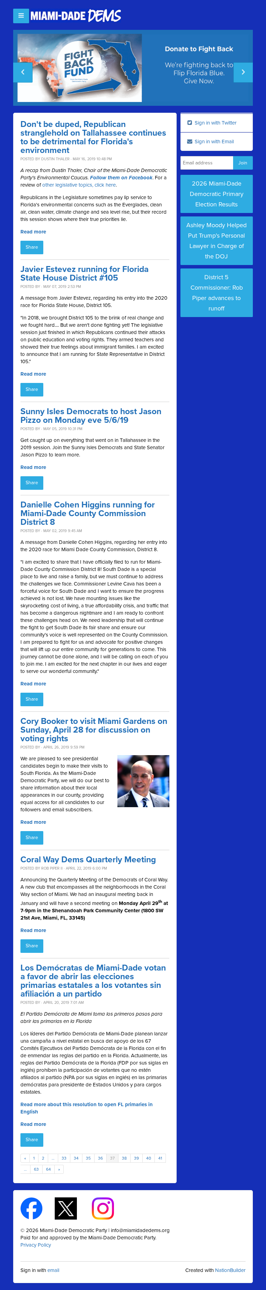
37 (112, 1158)
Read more (33, 232)
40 (148, 1158)
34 (76, 1158)
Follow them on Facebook (121, 177)
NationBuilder (230, 1270)
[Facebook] (37, 1208)
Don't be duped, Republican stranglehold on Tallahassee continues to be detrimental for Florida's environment (93, 137)
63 (36, 1169)
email (53, 1270)
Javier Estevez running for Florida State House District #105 (84, 273)
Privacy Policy (35, 1245)
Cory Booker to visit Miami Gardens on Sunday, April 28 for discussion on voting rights (93, 730)
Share (32, 247)
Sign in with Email (213, 141)
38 (124, 1158)
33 (64, 1158)
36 (100, 1158)
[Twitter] (72, 1208)
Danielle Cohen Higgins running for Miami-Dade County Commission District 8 (87, 513)
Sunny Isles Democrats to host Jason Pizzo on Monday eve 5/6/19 (90, 416)
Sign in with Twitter (215, 123)
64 (48, 1169)
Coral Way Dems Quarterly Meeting (88, 860)
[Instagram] (109, 1208)
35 (88, 1158)
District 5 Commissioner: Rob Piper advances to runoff (216, 292)
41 (160, 1158)
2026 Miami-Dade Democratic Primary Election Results (216, 194)
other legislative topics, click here (79, 185)
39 (136, 1158)
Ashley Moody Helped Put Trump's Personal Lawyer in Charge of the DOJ (216, 240)
